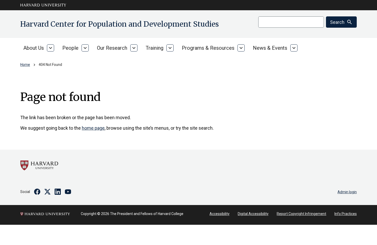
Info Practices (345, 214)
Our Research (112, 48)
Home (25, 65)
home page (93, 128)
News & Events (270, 48)
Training (154, 48)
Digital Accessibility (253, 214)
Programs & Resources (208, 48)
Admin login (347, 192)
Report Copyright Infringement (301, 214)
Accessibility (220, 214)
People (70, 48)
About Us (33, 48)
